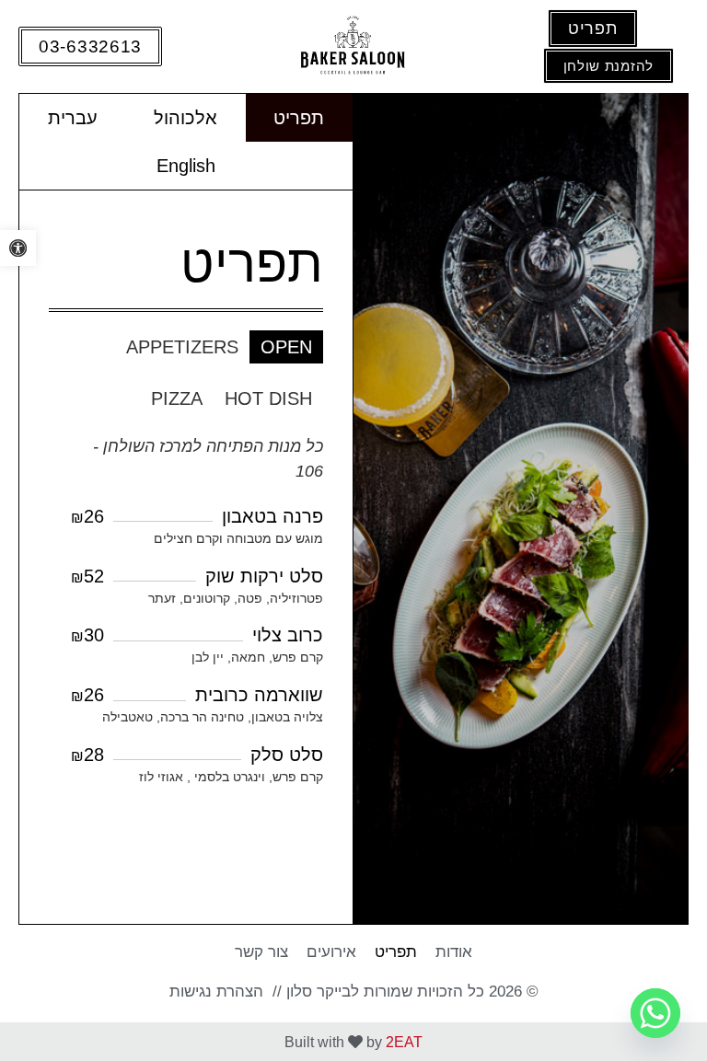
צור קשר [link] (261, 952)
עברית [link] (73, 118)
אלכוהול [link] (185, 118)
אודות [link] (453, 952)
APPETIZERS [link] (182, 347)
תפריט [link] (298, 118)
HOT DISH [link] (268, 398)
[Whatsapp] (655, 1013)
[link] (18, 248)
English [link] (185, 166)
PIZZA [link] (177, 398)
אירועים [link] (331, 952)
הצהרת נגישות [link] (216, 991)
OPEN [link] (286, 347)
